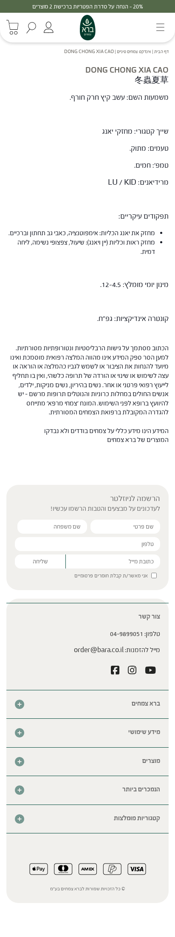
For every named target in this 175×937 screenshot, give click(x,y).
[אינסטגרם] (132, 671)
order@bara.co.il (99, 650)
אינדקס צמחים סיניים (134, 51)
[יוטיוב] (150, 671)
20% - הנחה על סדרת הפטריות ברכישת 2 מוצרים (87, 6)
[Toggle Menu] (157, 27)
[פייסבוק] (115, 671)
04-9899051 (126, 634)
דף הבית (161, 51)
